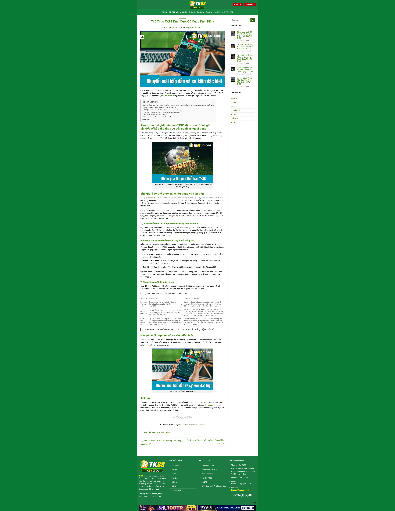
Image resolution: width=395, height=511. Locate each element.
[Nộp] (252, 20)
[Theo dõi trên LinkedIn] (242, 495)
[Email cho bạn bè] (182, 417)
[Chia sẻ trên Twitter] (179, 417)
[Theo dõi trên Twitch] (250, 495)
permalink (202, 425)
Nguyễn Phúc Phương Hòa (194, 27)
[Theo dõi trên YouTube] (246, 495)
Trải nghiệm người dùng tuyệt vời (157, 114)
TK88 (164, 12)
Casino (183, 12)
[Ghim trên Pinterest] (186, 417)
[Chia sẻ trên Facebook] (175, 417)
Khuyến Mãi (227, 12)
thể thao (154, 198)
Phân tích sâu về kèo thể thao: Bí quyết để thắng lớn (163, 112)
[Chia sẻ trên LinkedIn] (190, 417)
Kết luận (146, 119)
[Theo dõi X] (235, 495)
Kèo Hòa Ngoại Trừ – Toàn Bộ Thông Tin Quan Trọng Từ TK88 (245, 70)
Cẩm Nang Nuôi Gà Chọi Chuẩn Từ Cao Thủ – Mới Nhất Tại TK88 (244, 35)
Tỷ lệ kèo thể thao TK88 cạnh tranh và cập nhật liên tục (164, 110)
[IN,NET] (197, 4)
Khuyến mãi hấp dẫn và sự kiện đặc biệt (157, 117)
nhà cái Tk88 (167, 96)
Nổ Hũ (217, 12)
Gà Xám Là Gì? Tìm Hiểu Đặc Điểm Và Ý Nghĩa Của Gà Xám (245, 47)
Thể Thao (173, 12)
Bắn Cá (200, 12)
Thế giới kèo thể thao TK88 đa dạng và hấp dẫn (159, 108)
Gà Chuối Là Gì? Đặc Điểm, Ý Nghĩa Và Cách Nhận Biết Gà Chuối (245, 58)
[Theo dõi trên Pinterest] (239, 495)
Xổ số (192, 12)
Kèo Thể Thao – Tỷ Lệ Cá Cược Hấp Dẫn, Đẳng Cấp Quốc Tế (184, 329)
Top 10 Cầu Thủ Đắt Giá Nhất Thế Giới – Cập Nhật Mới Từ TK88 (245, 81)
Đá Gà (209, 12)
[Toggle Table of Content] (212, 102)
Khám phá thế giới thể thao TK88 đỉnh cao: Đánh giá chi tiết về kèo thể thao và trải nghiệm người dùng (178, 105)
